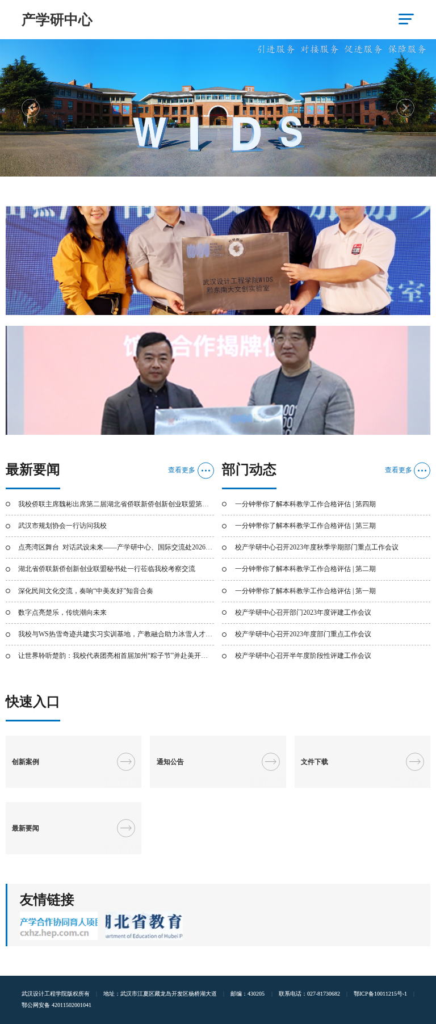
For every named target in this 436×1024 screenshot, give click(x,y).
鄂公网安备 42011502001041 (56, 1005)
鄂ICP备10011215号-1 (380, 994)
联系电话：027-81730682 (309, 994)
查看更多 (181, 470)
